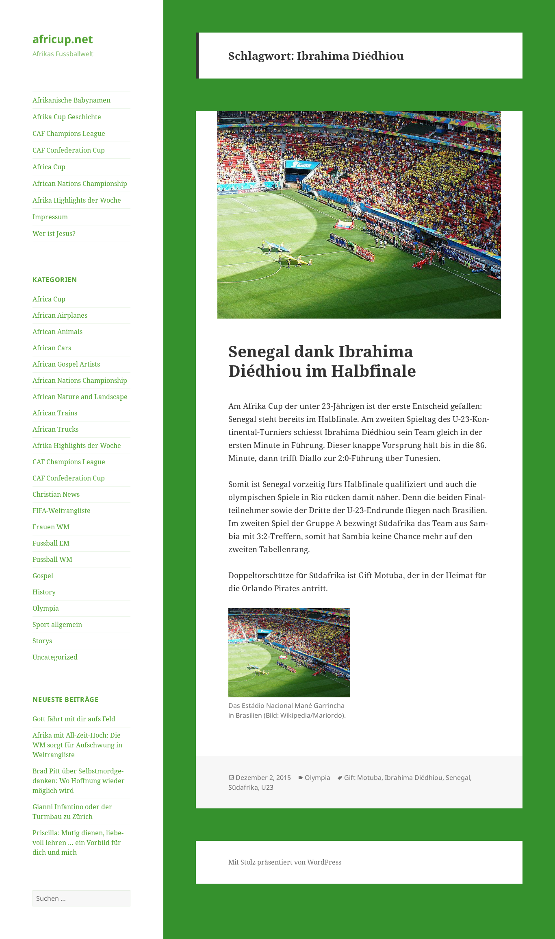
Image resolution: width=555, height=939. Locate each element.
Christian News (56, 494)
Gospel (43, 575)
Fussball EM (51, 543)
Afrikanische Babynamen (72, 100)
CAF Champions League (69, 133)
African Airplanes (60, 315)
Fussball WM (52, 559)
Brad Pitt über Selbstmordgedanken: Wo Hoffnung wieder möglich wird (79, 780)
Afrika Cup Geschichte (67, 116)
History (44, 591)
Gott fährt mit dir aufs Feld (74, 718)
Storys (42, 640)
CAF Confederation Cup (69, 150)
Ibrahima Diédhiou (413, 777)
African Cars (52, 347)
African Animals (57, 331)
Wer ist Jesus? (54, 233)
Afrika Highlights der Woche (77, 200)
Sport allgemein (57, 624)
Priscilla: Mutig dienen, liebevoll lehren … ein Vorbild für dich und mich (78, 842)
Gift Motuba (363, 777)
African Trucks (55, 429)
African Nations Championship (80, 183)
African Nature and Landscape (80, 396)
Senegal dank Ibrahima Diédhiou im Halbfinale (322, 360)
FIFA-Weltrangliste (62, 510)
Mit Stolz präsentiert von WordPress (284, 862)
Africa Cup (49, 166)
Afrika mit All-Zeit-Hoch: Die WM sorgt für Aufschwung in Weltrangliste (77, 745)
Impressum (50, 216)
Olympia (46, 608)
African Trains (55, 412)
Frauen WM (51, 526)
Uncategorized (55, 657)
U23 (267, 787)
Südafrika (243, 787)
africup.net (63, 38)
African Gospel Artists (66, 364)
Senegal (458, 777)
